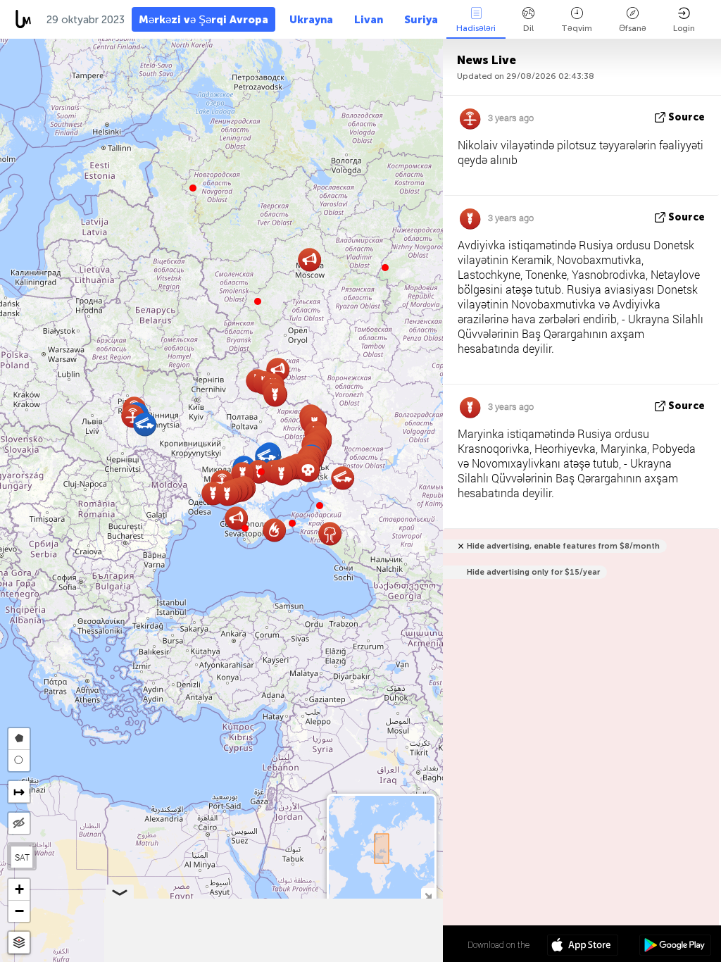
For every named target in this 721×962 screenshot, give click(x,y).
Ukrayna (311, 19)
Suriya (421, 19)
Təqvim (576, 28)
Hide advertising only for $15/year (533, 572)
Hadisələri (476, 28)
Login (684, 28)
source (686, 117)
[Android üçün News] (674, 946)
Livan (368, 19)
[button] (261, 471)
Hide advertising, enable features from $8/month (563, 546)
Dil (528, 28)
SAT (22, 857)
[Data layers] (19, 943)
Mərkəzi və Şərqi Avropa (203, 19)
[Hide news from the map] (19, 823)
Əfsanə (632, 28)
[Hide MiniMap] (427, 894)
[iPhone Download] (582, 946)
